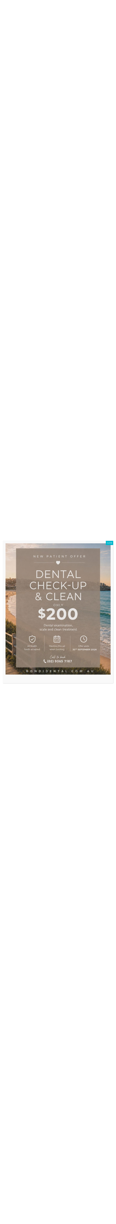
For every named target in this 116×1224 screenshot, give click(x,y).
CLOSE (109, 543)
